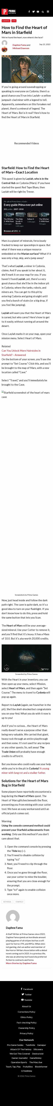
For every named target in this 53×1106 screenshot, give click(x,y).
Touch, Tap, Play (13, 1066)
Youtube (28, 1000)
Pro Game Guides (15, 1045)
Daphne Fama (19, 45)
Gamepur (41, 1045)
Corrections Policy (26, 1011)
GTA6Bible (26, 1071)
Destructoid (37, 1053)
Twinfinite (30, 1045)
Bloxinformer (41, 1066)
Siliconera (38, 1049)
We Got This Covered (20, 1053)
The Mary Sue (35, 1062)
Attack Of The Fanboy (20, 1049)
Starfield (19, 902)
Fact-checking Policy (26, 1022)
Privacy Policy (26, 1033)
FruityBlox (28, 1066)
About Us (26, 1006)
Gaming (5, 21)
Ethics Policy (26, 1017)
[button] (48, 11)
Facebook (28, 989)
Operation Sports (19, 1062)
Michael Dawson (21, 48)
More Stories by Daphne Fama (21, 963)
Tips (13, 21)
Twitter (28, 994)
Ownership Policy (26, 1028)
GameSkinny (35, 1058)
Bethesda (7, 902)
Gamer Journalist (20, 1058)
